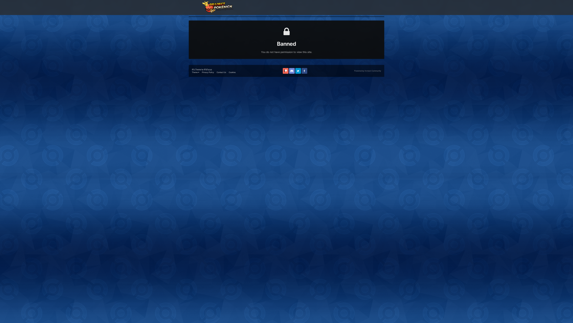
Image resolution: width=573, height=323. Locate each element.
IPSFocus (208, 69)
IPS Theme (196, 69)
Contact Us (221, 72)
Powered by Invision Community (367, 71)
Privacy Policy (208, 72)
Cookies (232, 72)
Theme (195, 72)
